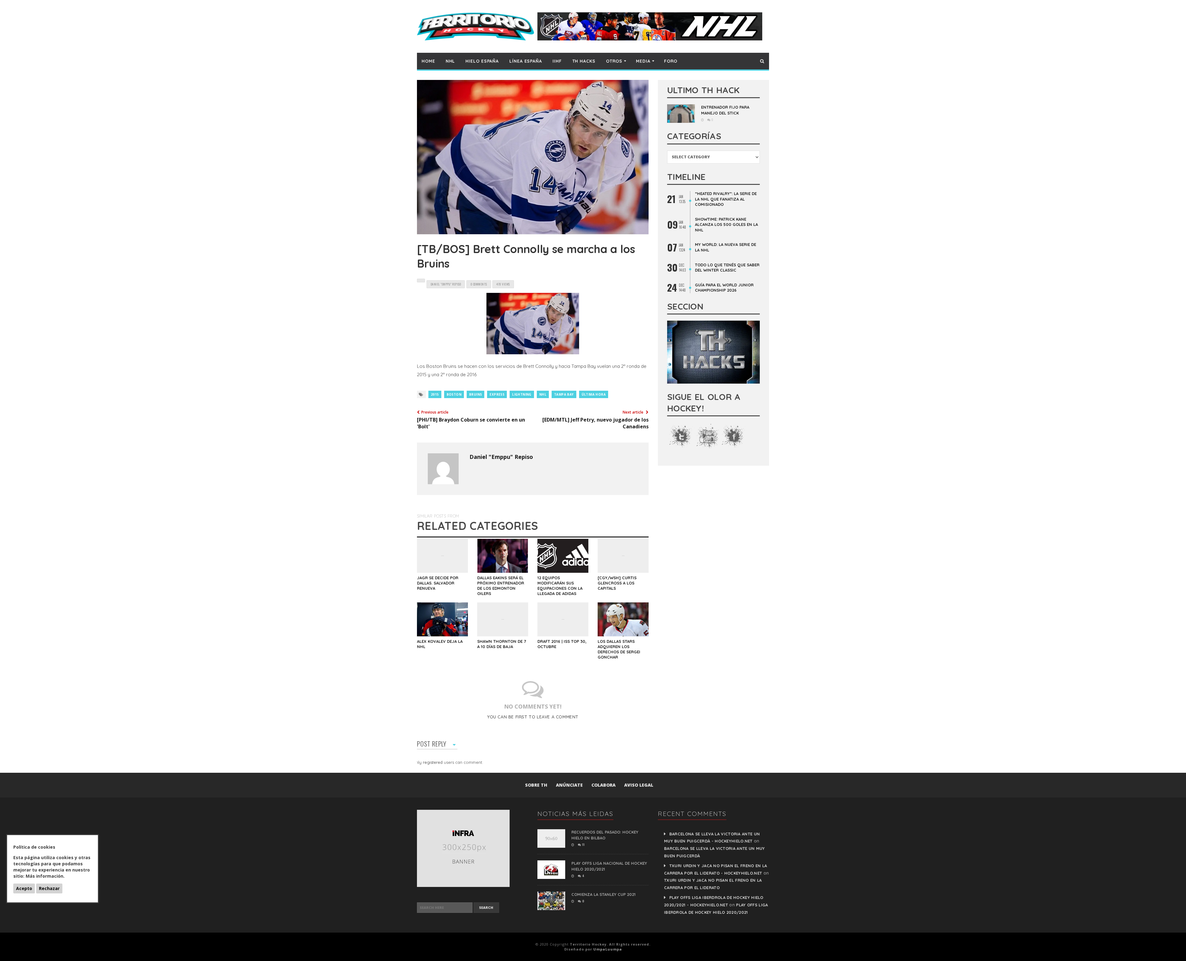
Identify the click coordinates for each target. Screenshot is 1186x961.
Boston (454, 394)
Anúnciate (569, 785)
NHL (450, 61)
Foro (671, 61)
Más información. (45, 876)
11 (582, 844)
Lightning (522, 394)
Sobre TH (536, 785)
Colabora (603, 785)
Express (497, 394)
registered (433, 762)
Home (428, 61)
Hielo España (482, 61)
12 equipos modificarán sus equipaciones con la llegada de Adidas (559, 585)
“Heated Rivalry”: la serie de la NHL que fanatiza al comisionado (726, 199)
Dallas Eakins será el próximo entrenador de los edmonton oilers (500, 585)
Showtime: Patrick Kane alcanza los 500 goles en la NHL (726, 224)
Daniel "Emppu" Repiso (501, 456)
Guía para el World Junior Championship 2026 (724, 287)
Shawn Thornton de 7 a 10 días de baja (501, 644)
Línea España (525, 61)
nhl (542, 394)
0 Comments (478, 284)
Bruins (475, 394)
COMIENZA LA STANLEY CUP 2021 (603, 894)
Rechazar (49, 888)
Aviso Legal (638, 785)
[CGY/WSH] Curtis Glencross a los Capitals (617, 583)
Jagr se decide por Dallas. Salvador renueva (437, 583)
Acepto (24, 888)
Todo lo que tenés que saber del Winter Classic (727, 267)
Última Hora (594, 394)
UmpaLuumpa (607, 949)
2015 (435, 394)
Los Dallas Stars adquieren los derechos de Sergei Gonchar (619, 649)
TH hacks (583, 61)
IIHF (557, 61)
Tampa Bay (564, 394)
